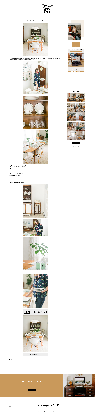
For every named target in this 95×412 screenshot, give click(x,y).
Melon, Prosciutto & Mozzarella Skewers (15, 175)
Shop (10, 406)
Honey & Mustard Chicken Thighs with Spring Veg (16, 173)
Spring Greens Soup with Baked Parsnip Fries (16, 168)
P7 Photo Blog (45, 411)
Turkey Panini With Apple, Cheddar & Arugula (16, 180)
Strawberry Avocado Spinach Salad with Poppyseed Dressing (18, 166)
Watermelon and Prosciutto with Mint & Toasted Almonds (17, 182)
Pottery (11, 403)
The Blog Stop (58, 411)
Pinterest (84, 404)
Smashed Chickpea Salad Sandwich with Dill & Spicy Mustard (18, 177)
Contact (11, 405)
